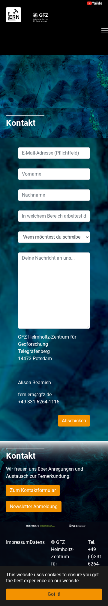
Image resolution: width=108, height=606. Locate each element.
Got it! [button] (54, 594)
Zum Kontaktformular (33, 490)
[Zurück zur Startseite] (13, 14)
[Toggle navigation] (104, 30)
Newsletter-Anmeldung (34, 506)
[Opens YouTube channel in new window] (94, 3)
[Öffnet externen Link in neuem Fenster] (40, 16)
